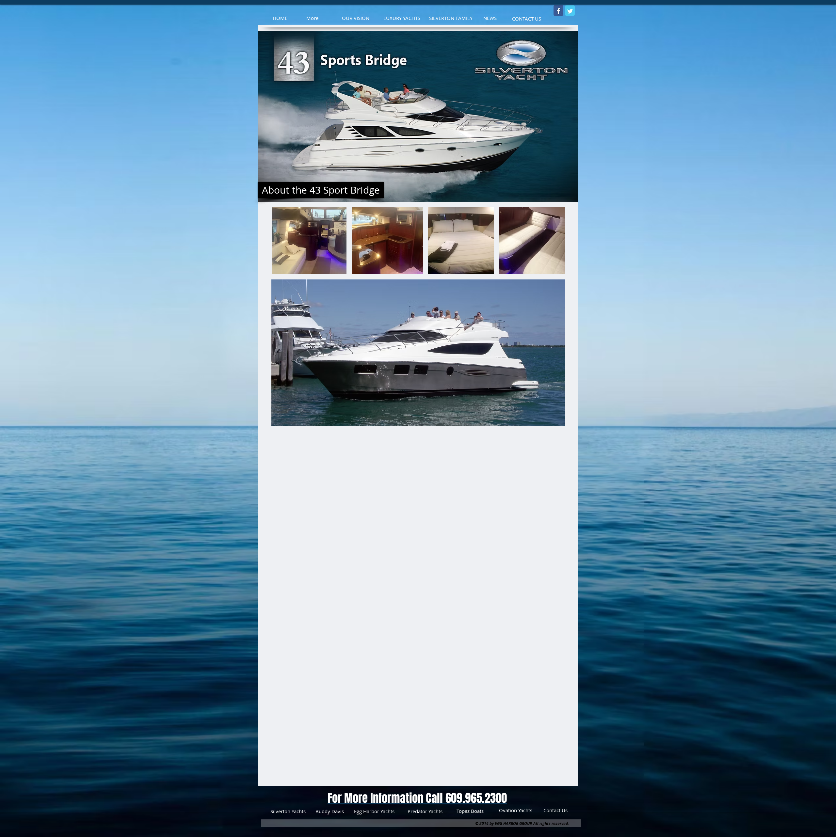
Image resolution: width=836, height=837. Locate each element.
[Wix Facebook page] (558, 11)
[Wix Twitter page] (570, 11)
